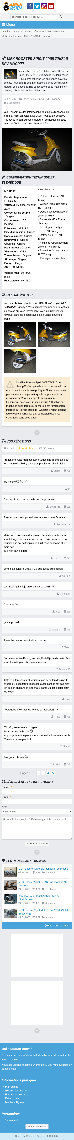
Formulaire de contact (17, 1094)
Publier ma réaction (37, 843)
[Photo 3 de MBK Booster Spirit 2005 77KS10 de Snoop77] (20, 372)
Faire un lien (12, 1098)
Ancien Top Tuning (60, 925)
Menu (10, 24)
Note (4, 806)
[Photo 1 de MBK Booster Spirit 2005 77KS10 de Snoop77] (20, 346)
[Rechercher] (60, 17)
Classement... (12, 1120)
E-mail (6, 796)
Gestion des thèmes (16, 1090)
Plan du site (11, 1086)
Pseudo (7, 787)
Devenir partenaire (37, 1126)
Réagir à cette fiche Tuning (29, 782)
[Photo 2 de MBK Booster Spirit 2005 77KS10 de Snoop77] (54, 346)
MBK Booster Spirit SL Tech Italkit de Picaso (43, 868)
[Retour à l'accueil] (13, 7)
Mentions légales (14, 1102)
